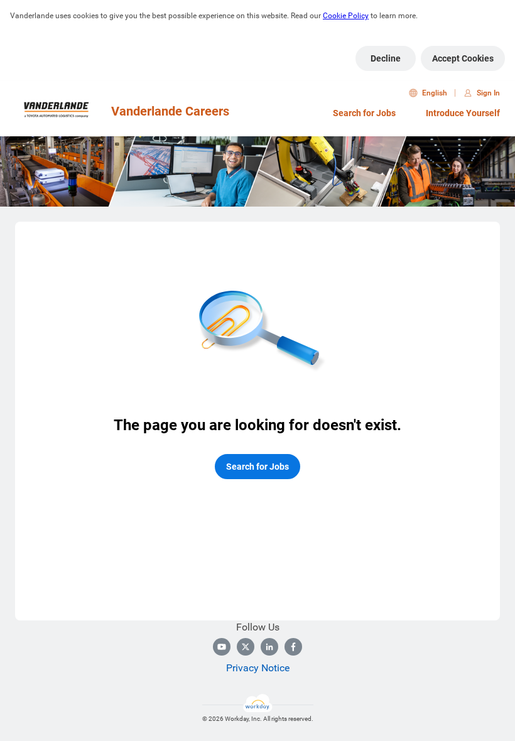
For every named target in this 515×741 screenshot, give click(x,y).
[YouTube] (221, 647)
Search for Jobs (364, 113)
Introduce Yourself (463, 113)
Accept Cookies (463, 58)
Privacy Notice (258, 668)
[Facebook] (293, 647)
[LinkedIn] (269, 647)
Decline (386, 58)
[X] (245, 647)
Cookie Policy (346, 15)
